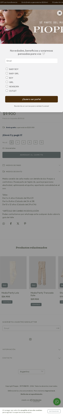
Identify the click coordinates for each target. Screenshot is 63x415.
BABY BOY (13, 69)
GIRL (11, 82)
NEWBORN (14, 86)
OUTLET (12, 91)
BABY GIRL (14, 73)
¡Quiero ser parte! (31, 99)
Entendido (54, 411)
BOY (11, 78)
